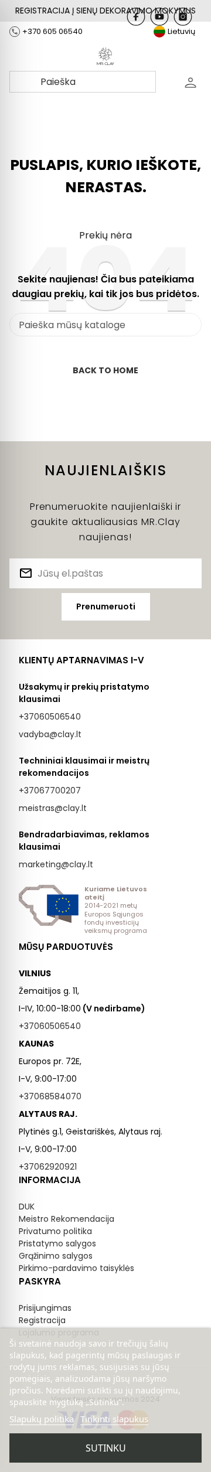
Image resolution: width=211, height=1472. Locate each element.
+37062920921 (48, 1167)
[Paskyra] (190, 82)
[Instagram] (182, 16)
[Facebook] (136, 16)
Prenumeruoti (105, 606)
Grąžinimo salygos (56, 1256)
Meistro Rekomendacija (66, 1219)
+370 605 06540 (52, 31)
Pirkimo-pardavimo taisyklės (76, 1268)
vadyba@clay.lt (50, 734)
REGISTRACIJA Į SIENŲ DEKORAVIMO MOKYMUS (105, 10)
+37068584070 (50, 1096)
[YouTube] (159, 16)
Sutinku (106, 1448)
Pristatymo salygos (57, 1243)
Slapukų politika (41, 1419)
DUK (27, 1206)
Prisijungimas (45, 1308)
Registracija (42, 1320)
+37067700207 (50, 790)
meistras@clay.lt (53, 808)
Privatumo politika (55, 1231)
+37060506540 (50, 717)
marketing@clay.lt (56, 864)
